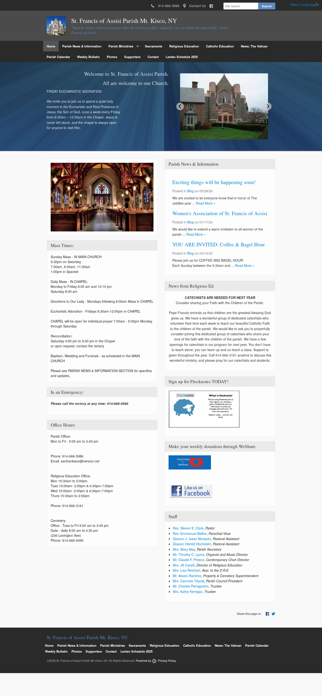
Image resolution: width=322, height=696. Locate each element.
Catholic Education (220, 46)
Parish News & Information (81, 46)
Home (51, 46)
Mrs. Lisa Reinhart (186, 570)
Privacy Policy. (167, 660)
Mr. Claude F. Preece (188, 559)
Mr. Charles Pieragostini (190, 586)
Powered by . (146, 660)
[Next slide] (268, 106)
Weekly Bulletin (88, 57)
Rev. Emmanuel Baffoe (190, 533)
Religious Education (184, 46)
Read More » (205, 203)
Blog (190, 191)
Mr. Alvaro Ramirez (187, 575)
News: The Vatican (254, 46)
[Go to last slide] (180, 106)
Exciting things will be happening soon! (214, 182)
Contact (153, 57)
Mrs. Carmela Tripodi (188, 581)
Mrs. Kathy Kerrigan (187, 591)
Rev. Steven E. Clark (188, 528)
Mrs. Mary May (184, 549)
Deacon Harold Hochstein (192, 543)
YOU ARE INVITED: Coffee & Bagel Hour (218, 244)
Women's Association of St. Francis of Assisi (219, 213)
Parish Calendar (58, 57)
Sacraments (153, 46)
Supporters (132, 57)
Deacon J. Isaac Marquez (192, 538)
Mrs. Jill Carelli (183, 565)
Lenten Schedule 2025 (182, 57)
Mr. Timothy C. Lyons (188, 554)
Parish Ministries (120, 46)
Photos (112, 57)
